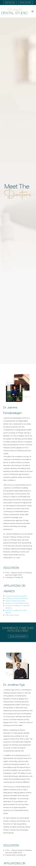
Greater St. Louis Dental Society (17, 603)
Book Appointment (18, 636)
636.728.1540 (10, 2)
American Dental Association (16, 596)
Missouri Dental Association (15, 601)
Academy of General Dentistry (16, 598)
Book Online (25, 2)
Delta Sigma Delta (12, 615)
